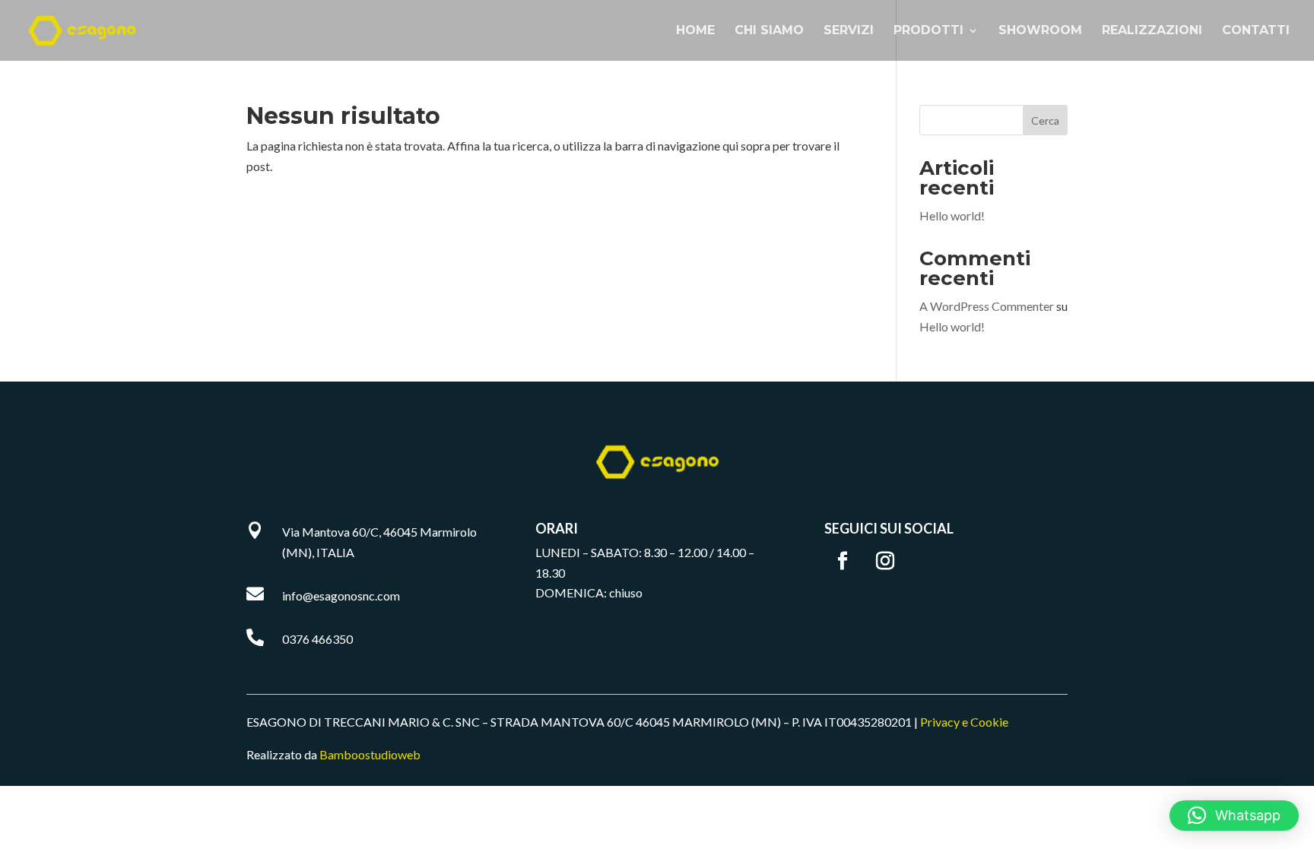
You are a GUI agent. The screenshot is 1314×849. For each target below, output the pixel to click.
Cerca (1045, 120)
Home (695, 31)
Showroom (1040, 31)
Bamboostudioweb (370, 754)
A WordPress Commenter (986, 306)
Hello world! (952, 215)
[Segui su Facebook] (842, 561)
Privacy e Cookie (964, 721)
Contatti (1256, 31)
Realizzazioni (1152, 31)
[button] (1234, 815)
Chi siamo (769, 31)
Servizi (849, 31)
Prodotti (928, 31)
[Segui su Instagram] (885, 561)
